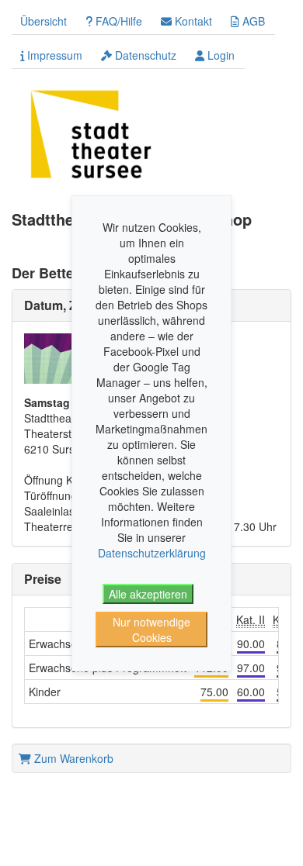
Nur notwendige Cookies (151, 629)
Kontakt (192, 21)
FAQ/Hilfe (117, 21)
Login (219, 55)
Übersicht (43, 21)
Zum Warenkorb (72, 758)
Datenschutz (144, 55)
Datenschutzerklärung (152, 553)
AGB (252, 21)
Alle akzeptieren (148, 594)
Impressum (53, 55)
